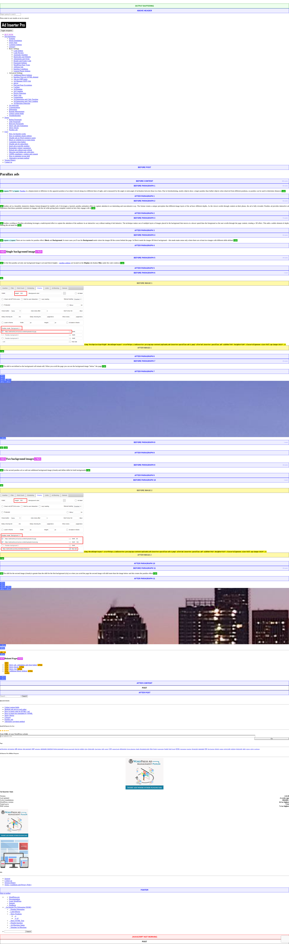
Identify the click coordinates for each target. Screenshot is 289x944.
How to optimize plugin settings (20, 136)
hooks (173, 749)
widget (252, 749)
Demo (7, 118)
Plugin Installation (15, 41)
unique (248, 749)
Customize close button (17, 142)
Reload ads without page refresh (20, 150)
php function (211, 749)
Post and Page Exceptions (23, 85)
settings (233, 749)
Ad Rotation (18, 89)
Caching (17, 87)
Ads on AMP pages (20, 79)
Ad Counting (18, 91)
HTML (178, 749)
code (102, 749)
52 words (285, 235)
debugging (123, 749)
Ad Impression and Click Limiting (26, 101)
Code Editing (18, 51)
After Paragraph (14, 122)
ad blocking (3, 749)
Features (12, 39)
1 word (286, 272)
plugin (217, 749)
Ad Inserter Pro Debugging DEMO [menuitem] (18, 907)
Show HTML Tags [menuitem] (17, 921)
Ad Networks (14, 105)
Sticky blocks (14, 128)
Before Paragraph (15, 120)
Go (272, 738)
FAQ (6, 132)
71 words (285, 218)
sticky (244, 749)
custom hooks (115, 749)
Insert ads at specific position (19, 146)
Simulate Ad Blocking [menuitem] (18, 927)
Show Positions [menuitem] (16, 914)
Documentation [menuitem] (14, 899)
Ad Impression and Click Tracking (26, 99)
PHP (206, 749)
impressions (183, 749)
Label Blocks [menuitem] (15, 912)
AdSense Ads (18, 67)
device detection (131, 749)
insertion (189, 749)
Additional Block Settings (23, 75)
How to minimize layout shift (19, 156)
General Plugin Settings (22, 71)
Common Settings (15, 45)
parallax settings (65, 263)
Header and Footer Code (22, 61)
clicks (85, 749)
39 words (285, 568)
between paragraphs (69, 749)
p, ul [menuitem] (16, 918)
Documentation (10, 36)
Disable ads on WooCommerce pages (22, 138)
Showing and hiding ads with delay (21, 152)
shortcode (239, 749)
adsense (20, 749)
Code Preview (19, 53)
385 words (285, 181)
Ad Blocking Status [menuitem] (18, 925)
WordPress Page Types (22, 65)
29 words (285, 257)
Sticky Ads (17, 95)
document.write (144, 749)
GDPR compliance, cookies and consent (23, 154)
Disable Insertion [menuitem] (17, 923)
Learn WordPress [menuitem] (15, 901)
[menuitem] (147, 931)
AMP (33, 749)
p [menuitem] (15, 916)
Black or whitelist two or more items (22, 140)
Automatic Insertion (21, 55)
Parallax (23, 191)
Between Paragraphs (16, 124)
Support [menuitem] (12, 903)
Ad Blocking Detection (22, 103)
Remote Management (16, 111)
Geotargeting (18, 97)
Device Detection (20, 93)
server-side (227, 749)
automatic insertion (47, 749)
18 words (285, 465)
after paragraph (27, 749)
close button (98, 749)
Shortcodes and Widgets (22, 57)
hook (170, 749)
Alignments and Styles (22, 59)
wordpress (257, 749)
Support (7, 879)
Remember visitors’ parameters (20, 148)
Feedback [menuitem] (12, 905)
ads (16, 749)
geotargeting (160, 749)
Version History (10, 160)
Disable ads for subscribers (18, 144)
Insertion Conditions (21, 69)
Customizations (14, 107)
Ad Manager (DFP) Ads (22, 81)
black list (77, 749)
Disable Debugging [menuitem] (17, 909)
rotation (221, 749)
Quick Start (13, 43)
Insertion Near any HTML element (26, 77)
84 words (285, 200)
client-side (91, 749)
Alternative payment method (19, 158)
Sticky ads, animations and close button (23, 665)
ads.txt (16, 83)
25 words (285, 361)
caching (82, 749)
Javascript (195, 749)
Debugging (13, 109)
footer (155, 749)
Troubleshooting (15, 116)
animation (37, 749)
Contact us (8, 162)
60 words (285, 185)
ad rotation (11, 749)
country (106, 749)
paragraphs (201, 749)
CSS (110, 749)
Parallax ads (13, 130)
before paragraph (58, 749)
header (166, 749)
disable (138, 749)
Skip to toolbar (5, 893)
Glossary (12, 47)
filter (151, 749)
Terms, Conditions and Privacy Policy (18, 885)
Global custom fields (16, 113)
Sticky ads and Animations (18, 126)
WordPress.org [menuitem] (14, 897)
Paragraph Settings (20, 63)
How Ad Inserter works (17, 134)
